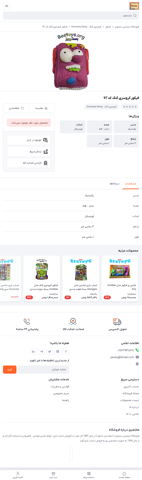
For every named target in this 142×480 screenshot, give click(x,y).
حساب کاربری (131, 386)
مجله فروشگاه (131, 393)
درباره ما (134, 407)
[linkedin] (33, 351)
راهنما (65, 400)
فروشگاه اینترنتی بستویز (127, 26)
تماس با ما (132, 414)
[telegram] (41, 351)
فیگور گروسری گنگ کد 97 (54, 26)
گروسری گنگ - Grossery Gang (86, 26)
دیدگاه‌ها (114, 184)
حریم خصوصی (61, 393)
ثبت (9, 369)
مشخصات (130, 184)
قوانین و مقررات (60, 386)
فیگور (108, 26)
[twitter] (49, 351)
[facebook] (65, 351)
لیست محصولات (129, 400)
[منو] (6, 6)
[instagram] (57, 351)
